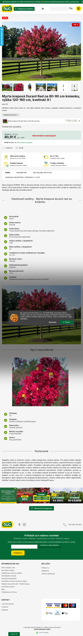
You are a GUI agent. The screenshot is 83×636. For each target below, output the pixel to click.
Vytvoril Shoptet (43, 629)
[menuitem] (24, 9)
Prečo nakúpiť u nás (8, 565)
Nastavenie (52, 322)
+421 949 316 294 (73, 522)
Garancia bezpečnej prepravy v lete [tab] (22, 176)
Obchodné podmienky (9, 576)
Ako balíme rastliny (8, 568)
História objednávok (47, 571)
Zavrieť (25, 146)
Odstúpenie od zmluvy (9, 589)
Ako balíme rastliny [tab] (42, 172)
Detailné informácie (10, 113)
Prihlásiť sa (17, 550)
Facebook (19, 522)
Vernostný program (8, 584)
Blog (3, 587)
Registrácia (44, 568)
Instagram (24, 522)
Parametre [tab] (21, 172)
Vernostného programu (24, 141)
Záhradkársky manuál (9, 573)
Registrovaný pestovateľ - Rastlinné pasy (16, 581)
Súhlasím (66, 322)
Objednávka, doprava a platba (12, 570)
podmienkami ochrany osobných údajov (49, 544)
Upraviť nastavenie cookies (41, 626)
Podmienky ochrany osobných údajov (14, 578)
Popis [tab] (7, 172)
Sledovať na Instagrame (43, 506)
